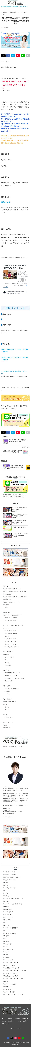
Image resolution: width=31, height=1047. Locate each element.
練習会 (6, 586)
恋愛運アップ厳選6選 (11, 644)
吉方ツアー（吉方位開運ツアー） (13, 615)
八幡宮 (7, 636)
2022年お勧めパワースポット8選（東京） (16, 596)
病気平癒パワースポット (12, 633)
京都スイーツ (8, 612)
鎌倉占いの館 (13, 12)
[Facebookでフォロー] (8, 1038)
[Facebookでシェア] (8, 55)
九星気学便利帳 (8, 652)
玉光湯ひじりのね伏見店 (12, 675)
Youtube (6, 654)
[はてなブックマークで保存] (13, 55)
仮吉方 (7, 707)
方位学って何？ (9, 657)
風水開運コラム (8, 722)
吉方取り (7, 662)
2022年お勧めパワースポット (12, 588)
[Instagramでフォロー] (15, 1038)
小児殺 (7, 709)
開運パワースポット (10, 631)
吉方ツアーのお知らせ (11, 617)
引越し (7, 660)
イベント (7, 694)
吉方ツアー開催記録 (10, 620)
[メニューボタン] (2, 2)
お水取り (8, 665)
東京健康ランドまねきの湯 (12, 673)
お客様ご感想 (8, 699)
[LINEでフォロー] (23, 1038)
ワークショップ (23, 12)
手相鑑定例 (7, 727)
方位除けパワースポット (12, 647)
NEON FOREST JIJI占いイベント (14, 678)
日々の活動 (7, 686)
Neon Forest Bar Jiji (10, 701)
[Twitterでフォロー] (11, 1038)
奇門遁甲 (6, 604)
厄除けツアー (8, 599)
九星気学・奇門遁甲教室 (12, 688)
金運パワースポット (10, 639)
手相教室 (7, 691)
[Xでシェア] (3, 55)
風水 (5, 725)
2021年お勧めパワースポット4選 (13, 625)
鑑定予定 (5, 14)
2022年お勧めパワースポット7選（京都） (16, 591)
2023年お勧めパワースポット (12, 602)
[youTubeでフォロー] (19, 1038)
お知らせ (5, 12)
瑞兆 (6, 607)
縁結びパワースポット (11, 641)
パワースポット (8, 628)
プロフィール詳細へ (7, 817)
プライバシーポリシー (15, 1028)
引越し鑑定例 (8, 594)
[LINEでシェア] (23, 55)
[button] (28, 55)
